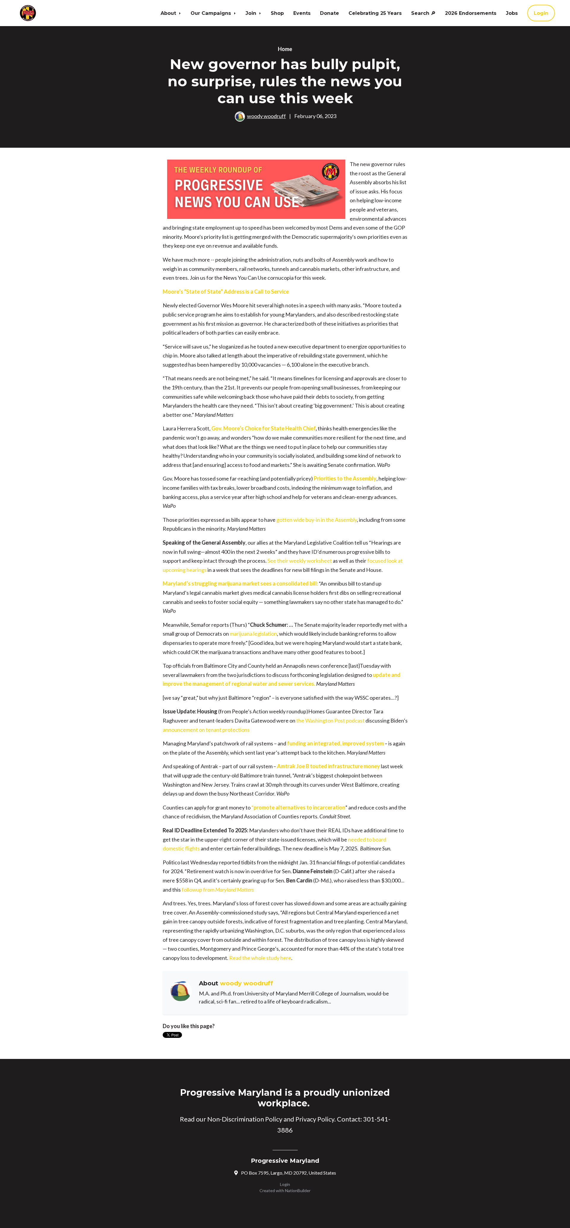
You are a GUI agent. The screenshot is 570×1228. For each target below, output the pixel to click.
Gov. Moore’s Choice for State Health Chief (263, 428)
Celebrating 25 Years (375, 13)
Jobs (512, 13)
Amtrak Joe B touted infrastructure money (328, 766)
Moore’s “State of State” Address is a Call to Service (226, 291)
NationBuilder (298, 1190)
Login (541, 13)
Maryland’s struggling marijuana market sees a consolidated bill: (240, 583)
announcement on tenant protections (206, 729)
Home (285, 49)
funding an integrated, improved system (335, 743)
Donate (329, 13)
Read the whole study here (260, 958)
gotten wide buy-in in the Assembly (316, 519)
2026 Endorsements (470, 13)
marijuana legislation (253, 633)
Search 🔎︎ (423, 13)
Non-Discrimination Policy (244, 1119)
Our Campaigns (211, 13)
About (169, 13)
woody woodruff (266, 116)
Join (252, 13)
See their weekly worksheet (299, 560)
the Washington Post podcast (330, 720)
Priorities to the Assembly (345, 478)
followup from (218, 889)
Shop (277, 13)
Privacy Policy (314, 1119)
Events (302, 13)
